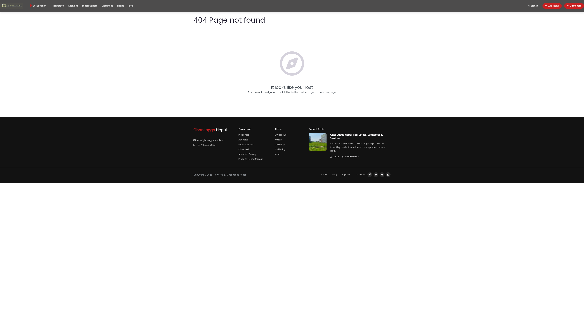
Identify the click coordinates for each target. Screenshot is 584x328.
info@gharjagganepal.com (211, 140)
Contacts (360, 174)
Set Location (39, 5)
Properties (58, 5)
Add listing (553, 5)
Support (346, 174)
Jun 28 (336, 156)
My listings (280, 144)
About (324, 174)
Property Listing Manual (250, 159)
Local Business (89, 5)
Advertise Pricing (247, 154)
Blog (131, 5)
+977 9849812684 (206, 145)
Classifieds (107, 5)
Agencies (73, 5)
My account (281, 134)
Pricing (120, 5)
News (277, 154)
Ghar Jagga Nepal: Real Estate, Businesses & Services (356, 136)
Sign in (534, 5)
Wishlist (279, 139)
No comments (352, 156)
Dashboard (575, 5)
